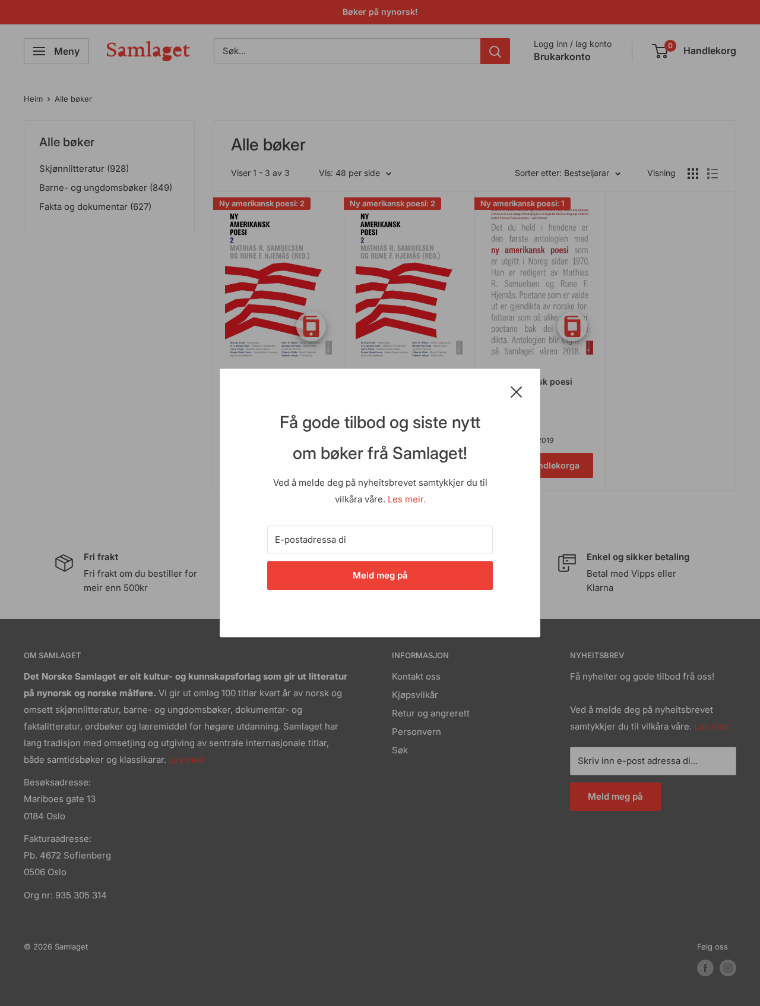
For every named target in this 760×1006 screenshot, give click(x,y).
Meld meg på (380, 575)
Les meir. (407, 499)
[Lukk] (516, 391)
